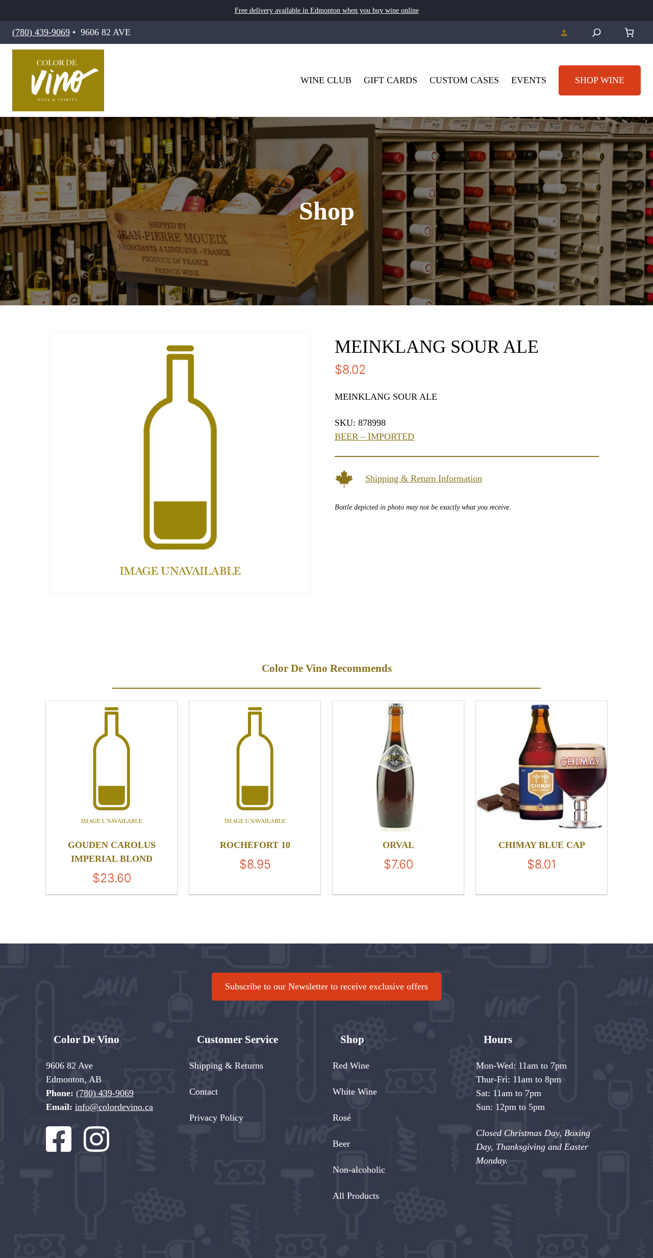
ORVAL (398, 845)
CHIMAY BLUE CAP (541, 845)
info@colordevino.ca (114, 1107)
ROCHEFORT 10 (255, 845)
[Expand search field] (597, 32)
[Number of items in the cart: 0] (629, 32)
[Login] (563, 32)
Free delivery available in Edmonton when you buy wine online (327, 10)
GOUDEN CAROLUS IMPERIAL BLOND (112, 852)
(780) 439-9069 (41, 32)
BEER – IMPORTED (374, 436)
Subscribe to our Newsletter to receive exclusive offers (326, 986)
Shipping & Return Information (423, 478)
